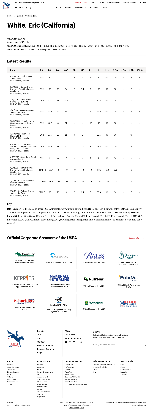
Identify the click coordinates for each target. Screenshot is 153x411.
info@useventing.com (76, 407)
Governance (11, 369)
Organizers (41, 396)
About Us (10, 364)
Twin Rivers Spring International (20, 101)
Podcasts (123, 372)
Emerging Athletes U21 (72, 377)
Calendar (40, 364)
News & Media (126, 361)
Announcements (73, 338)
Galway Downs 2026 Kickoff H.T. (22, 111)
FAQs (67, 331)
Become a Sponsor (136, 238)
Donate (78, 2)
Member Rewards (71, 379)
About (10, 361)
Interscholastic (42, 387)
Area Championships (44, 392)
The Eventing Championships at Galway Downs (22, 123)
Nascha (26, 81)
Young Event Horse (43, 379)
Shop (92, 2)
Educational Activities (100, 367)
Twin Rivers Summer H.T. (21, 77)
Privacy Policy (26, 405)
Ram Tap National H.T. (20, 135)
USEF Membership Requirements (76, 384)
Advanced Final (42, 377)
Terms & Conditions (13, 405)
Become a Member (73, 361)
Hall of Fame (11, 379)
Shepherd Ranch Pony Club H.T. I (23, 158)
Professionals (69, 367)
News (122, 364)
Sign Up (96, 332)
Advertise (123, 374)
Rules (39, 369)
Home (10, 16)
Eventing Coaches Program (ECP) (104, 364)
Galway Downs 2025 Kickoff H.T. (22, 192)
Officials (95, 369)
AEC (38, 374)
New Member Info (71, 382)
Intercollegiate (42, 384)
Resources (70, 335)
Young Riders (69, 374)
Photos (122, 367)
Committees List (12, 382)
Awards (39, 389)
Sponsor (10, 384)
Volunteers (40, 394)
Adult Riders (69, 372)
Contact (101, 2)
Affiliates (10, 377)
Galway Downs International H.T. (22, 182)
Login (144, 2)
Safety (95, 372)
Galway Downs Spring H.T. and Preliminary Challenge (22, 89)
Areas (9, 374)
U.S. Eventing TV (125, 369)
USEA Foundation (113, 2)
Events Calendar (44, 361)
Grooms (67, 369)
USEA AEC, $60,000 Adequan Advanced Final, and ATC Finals (23, 146)
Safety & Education (101, 361)
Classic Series (42, 382)
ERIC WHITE (16, 81)
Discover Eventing (129, 2)
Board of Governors (13, 367)
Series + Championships (45, 372)
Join (85, 2)
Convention (69, 364)
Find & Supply (141, 405)
